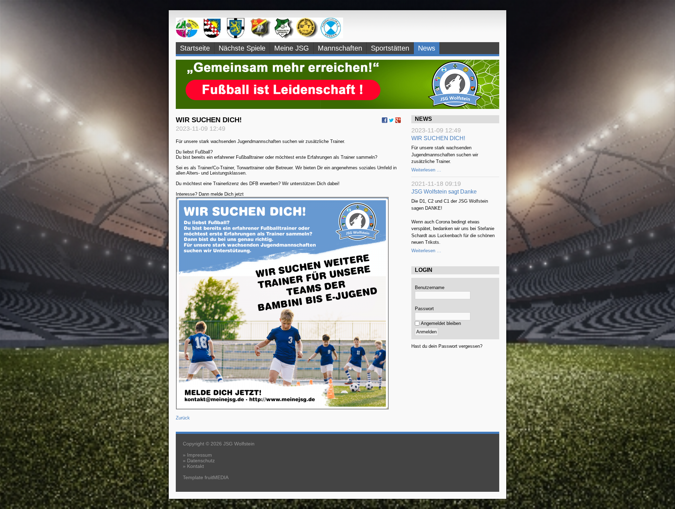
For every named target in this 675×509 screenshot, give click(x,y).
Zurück (183, 417)
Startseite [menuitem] (195, 48)
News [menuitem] (426, 48)
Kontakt (195, 466)
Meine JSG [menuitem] (291, 48)
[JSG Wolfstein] (259, 36)
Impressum (199, 455)
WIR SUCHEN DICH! (438, 138)
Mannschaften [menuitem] (340, 48)
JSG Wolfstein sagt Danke (444, 192)
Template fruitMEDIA (206, 477)
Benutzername (429, 287)
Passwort (424, 308)
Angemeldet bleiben (441, 323)
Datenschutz (201, 460)
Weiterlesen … (426, 169)
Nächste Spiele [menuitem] (242, 48)
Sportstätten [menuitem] (390, 48)
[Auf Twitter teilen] (391, 121)
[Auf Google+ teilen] (398, 121)
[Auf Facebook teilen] (384, 121)
